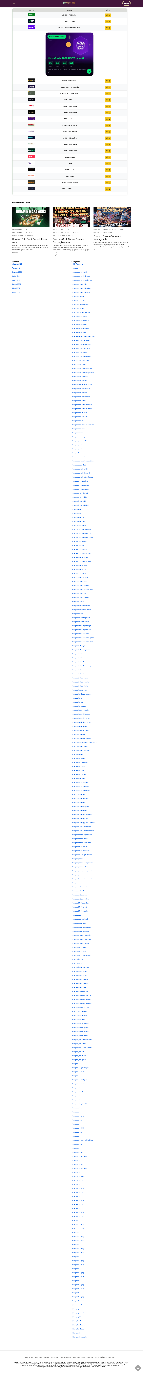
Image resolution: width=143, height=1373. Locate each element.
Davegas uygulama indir (80, 991)
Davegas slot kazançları (80, 887)
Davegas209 (76, 1196)
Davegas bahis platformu (80, 328)
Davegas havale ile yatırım (81, 618)
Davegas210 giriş (78, 1212)
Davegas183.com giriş (79, 1156)
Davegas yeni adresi (79, 1043)
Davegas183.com (78, 1152)
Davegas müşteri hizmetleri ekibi (83, 831)
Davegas (75, 268)
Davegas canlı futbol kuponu (82, 409)
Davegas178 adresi (78, 1092)
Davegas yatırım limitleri (80, 1031)
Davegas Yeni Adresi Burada (82, 1048)
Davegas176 (76, 1064)
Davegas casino (118, 229)
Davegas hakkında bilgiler (81, 605)
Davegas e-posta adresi (80, 481)
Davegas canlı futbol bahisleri (82, 405)
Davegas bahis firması (79, 316)
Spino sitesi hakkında (79, 1337)
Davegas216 (76, 1281)
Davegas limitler (77, 754)
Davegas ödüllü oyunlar (80, 847)
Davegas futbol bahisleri (80, 505)
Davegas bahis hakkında (80, 320)
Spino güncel (76, 1321)
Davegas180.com (78, 1120)
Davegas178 (76, 1088)
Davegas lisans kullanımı (80, 786)
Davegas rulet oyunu (79, 883)
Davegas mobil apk (78, 794)
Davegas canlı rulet (78, 429)
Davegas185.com (78, 1180)
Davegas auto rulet (20, 229)
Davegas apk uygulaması (80, 304)
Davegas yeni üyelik (79, 1060)
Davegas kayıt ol (77, 702)
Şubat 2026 (16, 276)
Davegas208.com (78, 1192)
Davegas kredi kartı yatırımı (81, 738)
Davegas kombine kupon (80, 730)
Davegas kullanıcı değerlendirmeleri (84, 742)
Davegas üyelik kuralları (80, 979)
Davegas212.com (78, 1240)
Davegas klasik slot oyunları (81, 722)
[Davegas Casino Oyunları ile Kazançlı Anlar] (112, 217)
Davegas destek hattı (79, 465)
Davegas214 (76, 1256)
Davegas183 (76, 1148)
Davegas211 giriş (78, 1224)
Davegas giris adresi (79, 525)
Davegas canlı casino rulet (81, 388)
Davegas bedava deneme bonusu (83, 336)
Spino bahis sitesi (78, 1305)
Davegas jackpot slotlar (80, 686)
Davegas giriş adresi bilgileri (81, 529)
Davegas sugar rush (79, 923)
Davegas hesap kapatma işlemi (83, 638)
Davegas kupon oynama (80, 750)
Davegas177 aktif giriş (79, 1080)
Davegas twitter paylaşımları (81, 955)
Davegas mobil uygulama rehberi (83, 822)
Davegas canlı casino (61, 229)
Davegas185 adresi (78, 1176)
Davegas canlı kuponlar (80, 417)
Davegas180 (76, 1112)
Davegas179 (76, 1100)
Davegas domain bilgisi (80, 469)
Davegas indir (76, 670)
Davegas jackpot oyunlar (80, 682)
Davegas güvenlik (78, 601)
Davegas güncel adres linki (81, 553)
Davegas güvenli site (79, 593)
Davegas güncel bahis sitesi (81, 561)
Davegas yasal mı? (78, 1019)
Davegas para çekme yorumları (83, 871)
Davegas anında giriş (79, 284)
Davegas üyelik (77, 963)
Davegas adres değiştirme (81, 276)
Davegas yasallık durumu (80, 1023)
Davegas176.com (78, 1072)
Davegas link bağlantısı (80, 762)
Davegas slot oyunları (79, 895)
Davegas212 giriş (78, 1236)
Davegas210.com (78, 1216)
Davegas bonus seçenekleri (81, 356)
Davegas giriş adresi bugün (81, 533)
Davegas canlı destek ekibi (81, 397)
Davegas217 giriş (78, 1297)
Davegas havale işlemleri (80, 622)
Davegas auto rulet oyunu (23, 232)
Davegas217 (76, 1293)
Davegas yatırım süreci (80, 1035)
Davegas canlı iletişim (79, 413)
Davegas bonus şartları (80, 352)
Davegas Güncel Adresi (80, 557)
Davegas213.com (78, 1252)
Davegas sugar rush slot (80, 931)
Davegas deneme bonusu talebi (83, 461)
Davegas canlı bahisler (80, 376)
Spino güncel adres (78, 1325)
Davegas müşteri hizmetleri (81, 826)
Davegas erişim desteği (80, 493)
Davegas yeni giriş (78, 1052)
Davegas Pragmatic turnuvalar (82, 879)
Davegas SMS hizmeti (79, 907)
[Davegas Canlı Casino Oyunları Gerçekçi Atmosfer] (71, 217)
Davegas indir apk (78, 674)
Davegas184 (76, 1160)
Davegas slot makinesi (79, 891)
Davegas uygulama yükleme (81, 1003)
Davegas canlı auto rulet (22, 235)
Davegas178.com (78, 1096)
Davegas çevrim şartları (80, 449)
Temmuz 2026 (17, 268)
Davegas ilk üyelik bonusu (81, 662)
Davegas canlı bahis (79, 364)
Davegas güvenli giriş (79, 581)
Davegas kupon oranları (80, 746)
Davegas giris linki (78, 545)
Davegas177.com (78, 1084)
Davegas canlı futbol (79, 401)
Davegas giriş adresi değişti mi (82, 537)
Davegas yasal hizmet (79, 1011)
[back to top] (138, 1368)
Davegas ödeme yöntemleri (81, 843)
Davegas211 (76, 1220)
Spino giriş (75, 1309)
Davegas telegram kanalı (80, 943)
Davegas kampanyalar (79, 690)
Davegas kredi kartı (78, 734)
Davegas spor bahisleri (80, 919)
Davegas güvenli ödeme (80, 585)
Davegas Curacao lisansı (80, 453)
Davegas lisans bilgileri (80, 782)
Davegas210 (76, 1208)
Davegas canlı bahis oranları (82, 368)
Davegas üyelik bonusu (80, 971)
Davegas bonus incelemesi (81, 344)
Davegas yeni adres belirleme (82, 1039)
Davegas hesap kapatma (80, 634)
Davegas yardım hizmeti (80, 1007)
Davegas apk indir (78, 296)
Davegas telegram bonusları (81, 935)
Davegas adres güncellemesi (82, 280)
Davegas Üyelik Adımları (80, 967)
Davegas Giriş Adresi (79, 521)
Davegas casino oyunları (63, 235)
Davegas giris (76, 513)
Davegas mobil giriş (78, 802)
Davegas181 (76, 1124)
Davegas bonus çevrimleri (81, 340)
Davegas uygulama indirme (81, 995)
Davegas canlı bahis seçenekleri (83, 372)
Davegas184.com (78, 1164)
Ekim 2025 (16, 288)
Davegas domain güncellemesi (82, 477)
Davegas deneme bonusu (81, 457)
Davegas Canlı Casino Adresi (82, 384)
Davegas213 (76, 1244)
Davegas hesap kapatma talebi (82, 642)
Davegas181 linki (78, 1128)
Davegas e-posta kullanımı (81, 489)
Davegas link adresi (78, 758)
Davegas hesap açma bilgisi (81, 626)
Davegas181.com (78, 1132)
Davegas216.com (78, 1289)
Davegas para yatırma (79, 875)
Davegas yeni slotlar (79, 1056)
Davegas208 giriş (78, 1188)
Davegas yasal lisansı (79, 1015)
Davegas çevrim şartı (79, 445)
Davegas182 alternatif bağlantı (82, 1140)
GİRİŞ (108, 15)
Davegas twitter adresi (79, 947)
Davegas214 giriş (78, 1260)
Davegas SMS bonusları (80, 903)
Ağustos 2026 (17, 264)
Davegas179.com (78, 1108)
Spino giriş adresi (78, 1313)
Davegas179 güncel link (80, 1104)
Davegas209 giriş (78, 1200)
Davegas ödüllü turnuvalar (81, 851)
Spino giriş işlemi (77, 1317)
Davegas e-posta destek (80, 485)
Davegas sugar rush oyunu (81, 927)
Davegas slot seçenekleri (80, 899)
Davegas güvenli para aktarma (82, 589)
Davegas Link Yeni (78, 778)
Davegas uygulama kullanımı (82, 999)
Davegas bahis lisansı (79, 324)
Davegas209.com (78, 1204)
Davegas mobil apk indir (80, 798)
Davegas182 (76, 1136)
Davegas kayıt (77, 698)
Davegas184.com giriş (79, 1168)
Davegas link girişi (78, 770)
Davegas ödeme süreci (80, 839)
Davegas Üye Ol (77, 959)
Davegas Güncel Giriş (79, 565)
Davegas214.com (78, 1265)
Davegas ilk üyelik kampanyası (82, 666)
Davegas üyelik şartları (80, 983)
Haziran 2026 (17, 272)
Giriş (126, 3)
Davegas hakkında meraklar (81, 609)
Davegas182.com (78, 1144)
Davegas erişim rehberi (80, 497)
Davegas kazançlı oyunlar (81, 718)
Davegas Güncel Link (79, 569)
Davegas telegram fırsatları (81, 939)
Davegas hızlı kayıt (78, 646)
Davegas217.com (78, 1301)
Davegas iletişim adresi (80, 658)
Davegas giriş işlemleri (79, 541)
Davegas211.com (78, 1228)
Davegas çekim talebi (79, 441)
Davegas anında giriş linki (81, 292)
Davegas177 (76, 1076)
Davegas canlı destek (79, 392)
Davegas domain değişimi (81, 473)
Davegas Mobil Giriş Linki (80, 806)
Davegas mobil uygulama (80, 818)
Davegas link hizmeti (79, 774)
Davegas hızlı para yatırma (81, 650)
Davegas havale (77, 614)
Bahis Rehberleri (77, 264)
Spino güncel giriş (78, 1329)
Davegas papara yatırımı (80, 867)
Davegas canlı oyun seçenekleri (66, 232)
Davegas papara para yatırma (82, 863)
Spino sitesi (76, 1333)
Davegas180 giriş (78, 1116)
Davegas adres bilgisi (79, 272)
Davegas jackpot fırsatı (80, 678)
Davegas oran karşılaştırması (82, 855)
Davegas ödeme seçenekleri (82, 835)
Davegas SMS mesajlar (80, 911)
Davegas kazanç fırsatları (80, 710)
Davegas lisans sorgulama (81, 790)
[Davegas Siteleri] (69, 3)
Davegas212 (76, 1232)
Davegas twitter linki (79, 951)
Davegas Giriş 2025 (78, 517)
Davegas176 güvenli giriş (80, 1068)
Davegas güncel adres (79, 549)
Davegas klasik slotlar (79, 726)
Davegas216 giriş (78, 1285)
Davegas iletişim (77, 654)
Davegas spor (76, 915)
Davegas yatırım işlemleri (80, 1027)
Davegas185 (76, 1172)
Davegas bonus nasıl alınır (81, 348)
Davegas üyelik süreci (79, 987)
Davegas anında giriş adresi (81, 288)
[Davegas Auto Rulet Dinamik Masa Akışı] (30, 217)
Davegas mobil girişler (79, 810)
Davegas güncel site (79, 573)
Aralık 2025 (16, 280)
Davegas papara (77, 859)
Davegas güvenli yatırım (80, 597)
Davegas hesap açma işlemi (81, 630)
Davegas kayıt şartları (79, 706)
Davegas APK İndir (78, 300)
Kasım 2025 (16, 284)
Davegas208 (76, 1184)
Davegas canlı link (78, 421)
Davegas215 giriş (78, 1273)
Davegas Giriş (76, 509)
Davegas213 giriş (78, 1248)
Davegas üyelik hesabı (79, 975)
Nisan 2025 (16, 292)
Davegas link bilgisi (78, 766)
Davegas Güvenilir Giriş (80, 577)
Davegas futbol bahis (79, 501)
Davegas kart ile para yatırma (82, 694)
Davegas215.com (78, 1277)
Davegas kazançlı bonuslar (81, 714)
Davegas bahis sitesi (79, 332)
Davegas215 (76, 1269)
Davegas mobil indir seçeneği (82, 814)
